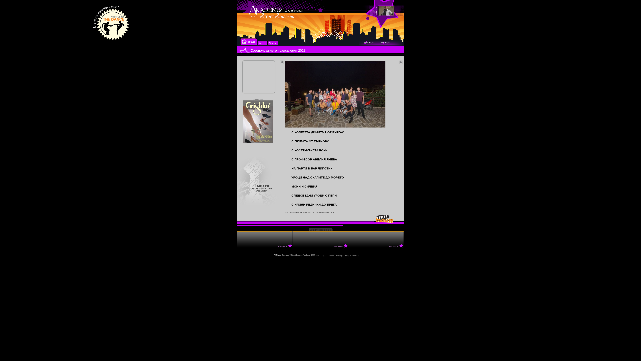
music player (368, 42)
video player (384, 42)
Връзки (364, 255)
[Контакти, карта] (273, 44)
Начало (287, 212)
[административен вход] (263, 44)
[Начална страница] (248, 44)
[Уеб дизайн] (325, 255)
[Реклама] (348, 255)
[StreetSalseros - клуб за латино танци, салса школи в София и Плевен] (601, 11)
